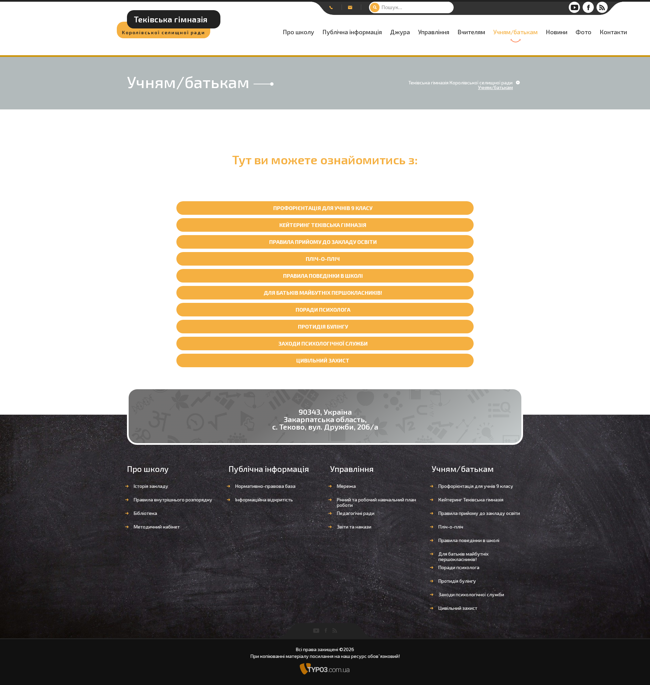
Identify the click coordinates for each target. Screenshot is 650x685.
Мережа (346, 486)
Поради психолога (323, 309)
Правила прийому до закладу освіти (323, 241)
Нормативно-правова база (265, 486)
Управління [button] (433, 32)
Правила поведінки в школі (323, 275)
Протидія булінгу (323, 326)
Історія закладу (151, 486)
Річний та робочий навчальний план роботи (376, 502)
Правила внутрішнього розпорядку (173, 499)
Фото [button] (583, 32)
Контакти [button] (613, 32)
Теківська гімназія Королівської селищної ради (460, 82)
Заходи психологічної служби (323, 343)
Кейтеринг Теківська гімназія (322, 225)
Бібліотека (145, 513)
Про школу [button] (298, 32)
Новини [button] (556, 32)
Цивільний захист (322, 360)
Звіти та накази (354, 527)
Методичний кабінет (157, 527)
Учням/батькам (515, 32)
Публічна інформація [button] (352, 32)
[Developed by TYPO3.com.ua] (325, 668)
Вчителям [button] (471, 32)
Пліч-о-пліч (323, 258)
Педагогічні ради (355, 513)
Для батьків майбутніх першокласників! (323, 292)
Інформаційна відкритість (264, 499)
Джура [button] (400, 32)
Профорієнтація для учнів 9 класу (322, 208)
